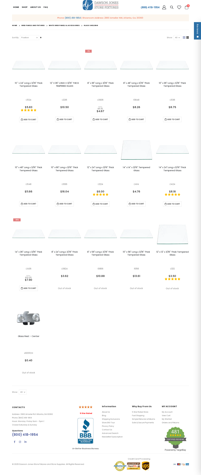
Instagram (20, 442)
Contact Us (107, 429)
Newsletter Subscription (112, 436)
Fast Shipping (138, 415)
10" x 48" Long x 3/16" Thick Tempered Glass (28, 169)
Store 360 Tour (108, 422)
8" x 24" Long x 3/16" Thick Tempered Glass (65, 253)
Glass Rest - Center (28, 336)
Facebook (14, 442)
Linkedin (25, 442)
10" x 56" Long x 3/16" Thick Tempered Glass (136, 253)
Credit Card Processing (139, 458)
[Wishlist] (179, 7)
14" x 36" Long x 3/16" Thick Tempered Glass (28, 253)
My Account (167, 412)
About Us (106, 412)
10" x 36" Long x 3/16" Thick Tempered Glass (172, 84)
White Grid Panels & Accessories (64, 25)
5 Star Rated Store (140, 412)
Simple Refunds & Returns (143, 419)
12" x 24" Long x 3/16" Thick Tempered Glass (100, 169)
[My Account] (164, 7)
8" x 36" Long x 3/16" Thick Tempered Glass (100, 84)
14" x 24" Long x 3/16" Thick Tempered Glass (172, 169)
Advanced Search (110, 433)
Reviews (197, 29)
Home (16, 7)
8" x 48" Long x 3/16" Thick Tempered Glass (136, 84)
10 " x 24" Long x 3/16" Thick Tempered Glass (28, 84)
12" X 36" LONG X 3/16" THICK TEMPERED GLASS (64, 84)
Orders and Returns (170, 422)
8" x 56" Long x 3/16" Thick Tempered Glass (100, 253)
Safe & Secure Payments (143, 422)
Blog (104, 415)
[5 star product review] (28, 112)
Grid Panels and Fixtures (33, 25)
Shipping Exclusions (111, 419)
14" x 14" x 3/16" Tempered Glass (136, 169)
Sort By (15, 37)
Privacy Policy (108, 426)
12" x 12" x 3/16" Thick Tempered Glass (172, 253)
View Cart (166, 415)
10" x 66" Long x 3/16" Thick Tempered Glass (64, 169)
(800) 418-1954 (150, 7)
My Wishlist (167, 419)
